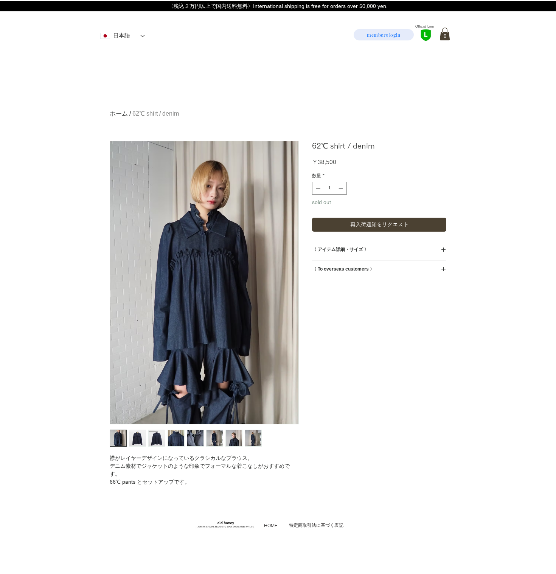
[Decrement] (317, 188)
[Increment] (341, 188)
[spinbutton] (329, 188)
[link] (445, 34)
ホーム (119, 113)
